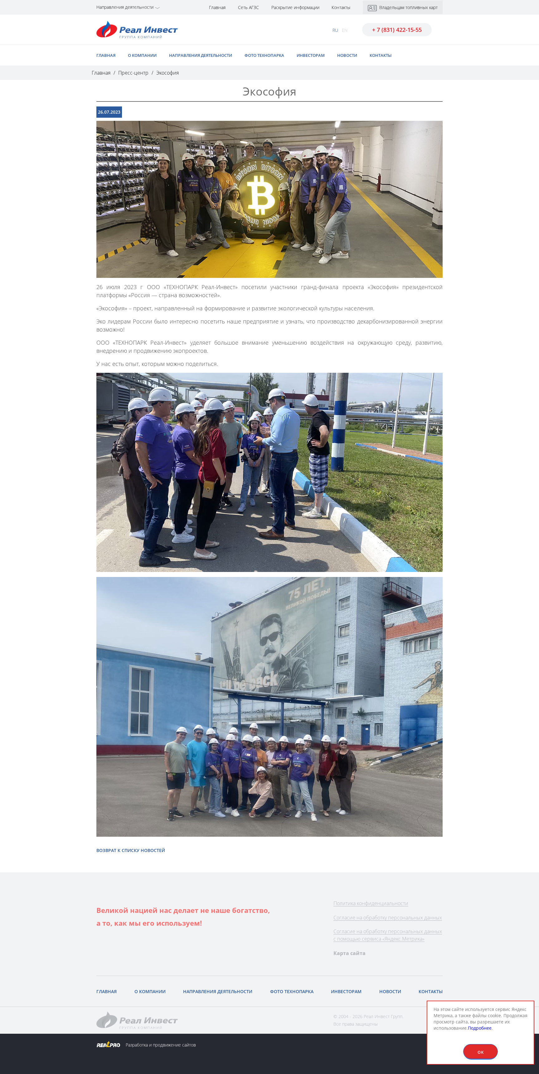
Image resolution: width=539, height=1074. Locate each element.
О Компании (142, 55)
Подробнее (480, 1028)
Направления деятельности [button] (124, 7)
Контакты (341, 7)
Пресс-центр (133, 72)
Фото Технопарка (264, 55)
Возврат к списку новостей (130, 850)
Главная (217, 7)
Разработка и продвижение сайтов (160, 1045)
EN (344, 30)
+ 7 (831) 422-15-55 (397, 29)
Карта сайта (349, 953)
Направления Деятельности (200, 55)
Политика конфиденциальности (370, 903)
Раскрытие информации (296, 7)
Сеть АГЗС (248, 7)
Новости (347, 55)
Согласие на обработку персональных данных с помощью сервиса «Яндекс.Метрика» (387, 935)
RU (335, 30)
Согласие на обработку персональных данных (387, 917)
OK (481, 1052)
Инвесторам (311, 55)
